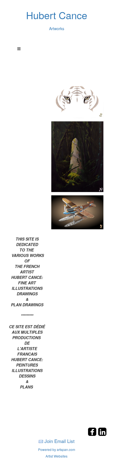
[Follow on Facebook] (93, 434)
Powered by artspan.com (56, 449)
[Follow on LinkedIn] (102, 434)
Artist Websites (56, 456)
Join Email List (59, 441)
